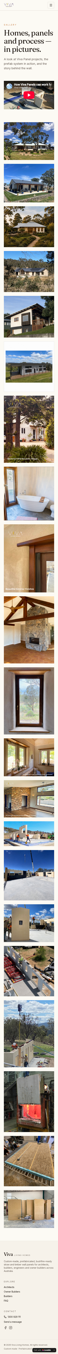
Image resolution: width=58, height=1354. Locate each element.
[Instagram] (10, 1327)
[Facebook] (5, 1327)
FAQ (6, 1300)
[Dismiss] (54, 1350)
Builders (8, 1296)
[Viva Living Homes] (9, 5)
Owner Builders (12, 1291)
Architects (9, 1287)
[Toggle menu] (51, 5)
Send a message (13, 1321)
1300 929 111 (14, 1316)
